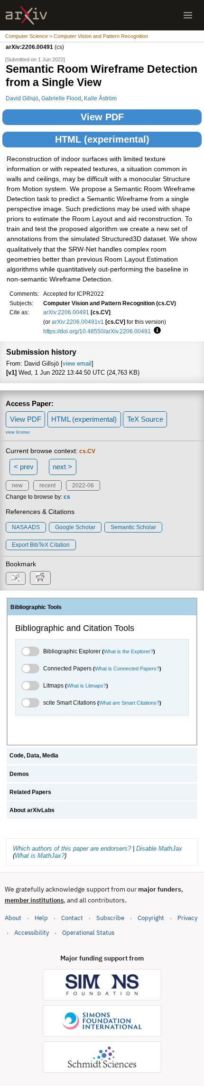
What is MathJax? (40, 855)
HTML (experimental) (102, 139)
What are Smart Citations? (129, 703)
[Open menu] (187, 15)
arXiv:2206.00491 (66, 312)
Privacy (187, 918)
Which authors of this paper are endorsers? (72, 848)
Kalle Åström (100, 98)
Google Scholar (75, 527)
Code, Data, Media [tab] (33, 755)
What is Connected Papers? (127, 668)
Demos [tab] (19, 774)
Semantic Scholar (133, 527)
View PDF (102, 117)
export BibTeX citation (41, 545)
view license (18, 432)
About (13, 918)
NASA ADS (26, 527)
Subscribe (110, 918)
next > (62, 467)
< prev (24, 467)
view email (77, 363)
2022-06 (83, 485)
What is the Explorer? (128, 651)
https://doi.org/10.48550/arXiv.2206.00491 (97, 331)
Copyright (151, 918)
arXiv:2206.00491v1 (78, 322)
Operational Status (88, 932)
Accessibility (31, 933)
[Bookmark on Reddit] (40, 578)
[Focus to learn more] (156, 331)
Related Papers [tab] (30, 792)
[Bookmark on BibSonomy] (16, 578)
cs (67, 497)
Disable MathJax (159, 848)
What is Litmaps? (86, 685)
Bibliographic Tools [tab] (36, 607)
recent (47, 485)
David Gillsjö (22, 98)
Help (41, 918)
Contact (72, 918)
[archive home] (26, 15)
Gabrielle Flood (61, 98)
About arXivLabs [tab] (32, 810)
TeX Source (145, 419)
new (17, 485)
